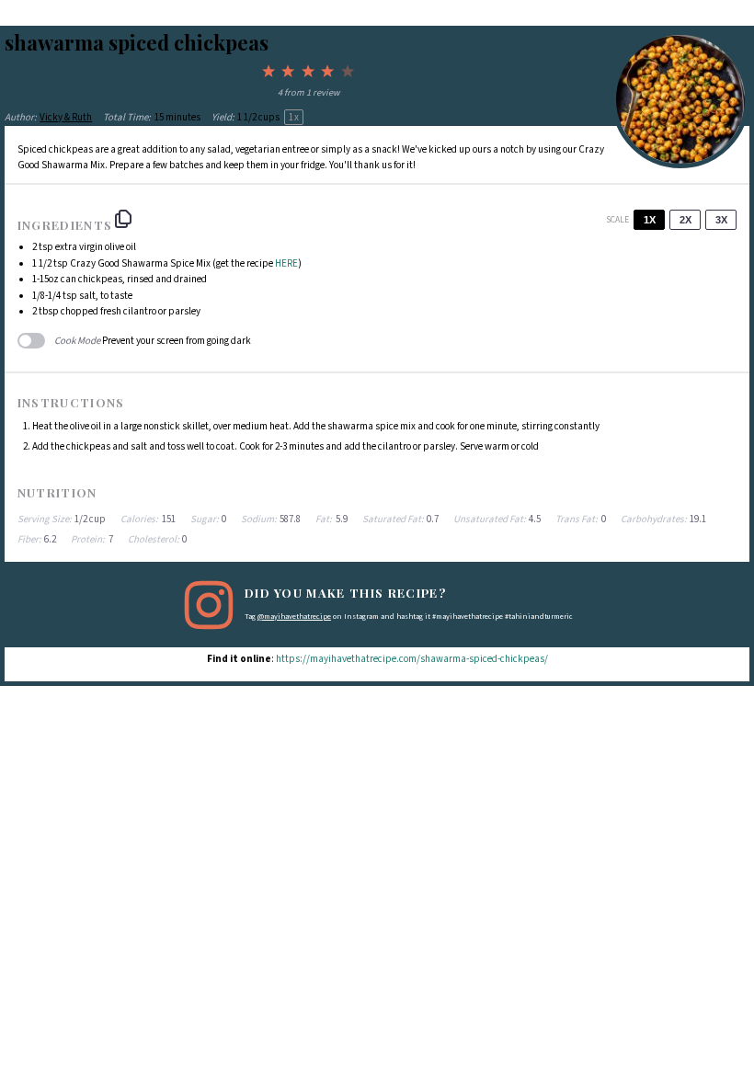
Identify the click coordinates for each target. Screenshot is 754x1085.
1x (650, 219)
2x (685, 219)
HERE (286, 263)
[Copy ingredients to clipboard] (123, 219)
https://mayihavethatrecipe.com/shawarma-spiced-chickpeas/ (412, 659)
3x (721, 219)
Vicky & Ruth (66, 117)
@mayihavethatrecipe (294, 616)
